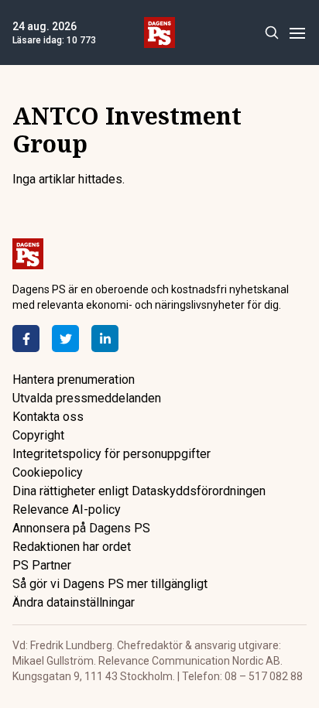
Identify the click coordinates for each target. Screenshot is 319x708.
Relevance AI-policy (66, 509)
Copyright (38, 435)
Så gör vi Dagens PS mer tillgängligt (110, 583)
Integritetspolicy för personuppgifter (111, 453)
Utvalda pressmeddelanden (86, 398)
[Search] (271, 33)
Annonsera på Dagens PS (81, 528)
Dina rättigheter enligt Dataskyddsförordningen (139, 491)
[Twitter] (65, 338)
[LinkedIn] (104, 338)
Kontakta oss (48, 416)
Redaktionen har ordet (71, 546)
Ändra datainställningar (73, 602)
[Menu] (297, 33)
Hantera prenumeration (73, 379)
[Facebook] (25, 338)
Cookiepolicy (47, 472)
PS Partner (41, 565)
